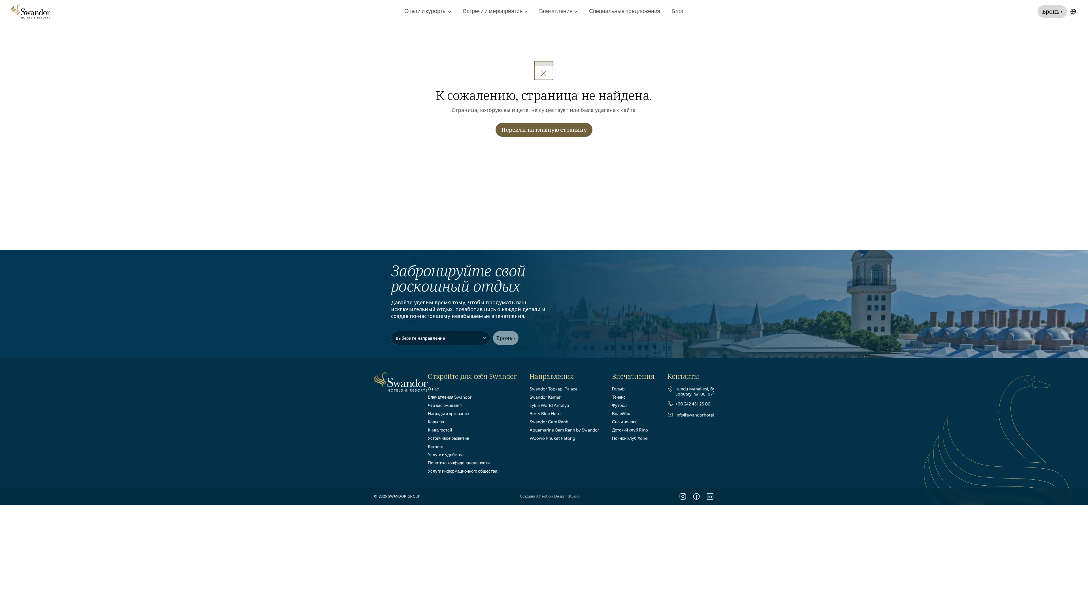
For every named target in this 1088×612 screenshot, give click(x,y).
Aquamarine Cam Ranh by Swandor (564, 430)
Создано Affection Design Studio (550, 496)
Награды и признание (448, 413)
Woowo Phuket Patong (552, 438)
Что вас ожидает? (445, 405)
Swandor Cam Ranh (549, 421)
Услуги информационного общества (462, 471)
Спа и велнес (625, 421)
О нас (433, 389)
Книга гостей (440, 430)
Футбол (619, 405)
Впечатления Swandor (450, 397)
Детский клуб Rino (630, 430)
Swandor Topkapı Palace (553, 389)
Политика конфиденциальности (459, 463)
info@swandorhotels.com (700, 415)
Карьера (436, 421)
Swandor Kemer (545, 397)
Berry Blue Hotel (546, 413)
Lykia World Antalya (549, 405)
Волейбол (622, 413)
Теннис (619, 397)
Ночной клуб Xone (629, 438)
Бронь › (505, 338)
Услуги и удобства (446, 454)
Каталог (435, 446)
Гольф (618, 389)
